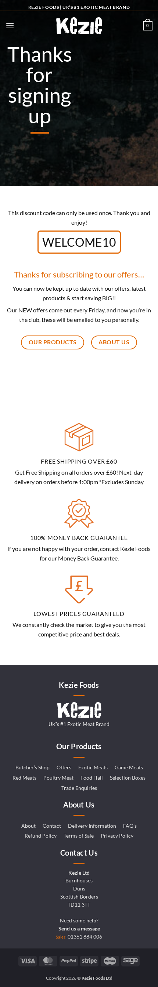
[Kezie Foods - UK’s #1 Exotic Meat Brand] (79, 26)
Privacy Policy (117, 836)
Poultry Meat (58, 778)
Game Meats (129, 767)
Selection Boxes (128, 778)
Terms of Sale (79, 836)
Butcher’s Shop (32, 767)
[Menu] (10, 26)
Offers (64, 767)
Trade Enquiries (79, 788)
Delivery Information (92, 826)
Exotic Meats (93, 767)
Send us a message (79, 929)
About (28, 826)
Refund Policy (41, 836)
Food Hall (91, 778)
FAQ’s (130, 826)
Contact (52, 826)
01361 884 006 (85, 937)
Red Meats (24, 778)
